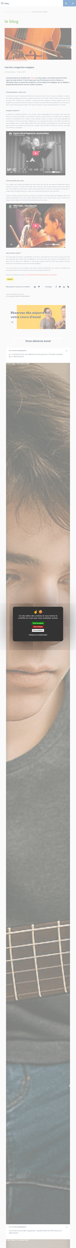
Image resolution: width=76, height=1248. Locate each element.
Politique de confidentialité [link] (38, 635)
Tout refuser (38, 626)
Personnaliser (38, 630)
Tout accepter (38, 623)
